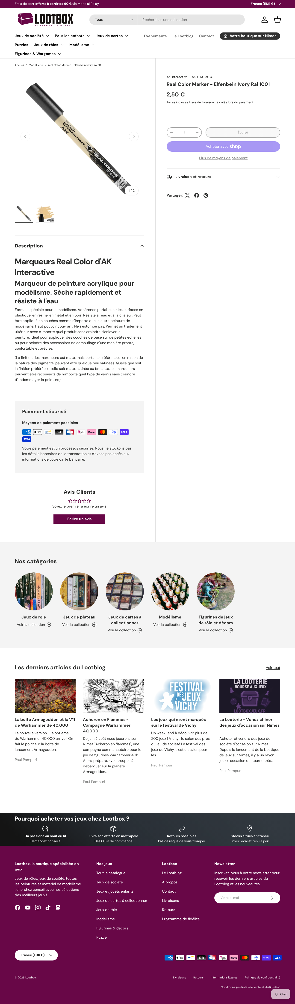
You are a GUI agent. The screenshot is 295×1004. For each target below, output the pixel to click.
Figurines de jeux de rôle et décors (215, 620)
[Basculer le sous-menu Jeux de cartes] (126, 35)
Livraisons (170, 900)
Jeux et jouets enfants (114, 891)
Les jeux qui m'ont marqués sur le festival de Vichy (178, 722)
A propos (169, 882)
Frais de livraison (201, 102)
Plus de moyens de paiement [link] (223, 158)
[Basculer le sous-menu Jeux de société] (47, 35)
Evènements (155, 36)
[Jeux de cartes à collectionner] (125, 591)
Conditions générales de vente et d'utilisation (250, 987)
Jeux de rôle (33, 617)
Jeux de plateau (79, 617)
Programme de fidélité (181, 919)
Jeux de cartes (109, 35)
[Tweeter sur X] (187, 195)
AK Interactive (177, 77)
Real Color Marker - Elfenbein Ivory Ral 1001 (75, 65)
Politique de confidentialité (262, 977)
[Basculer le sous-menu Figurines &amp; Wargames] (59, 54)
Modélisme (79, 44)
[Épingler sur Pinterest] (205, 195)
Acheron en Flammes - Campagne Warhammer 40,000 (106, 725)
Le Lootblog (183, 36)
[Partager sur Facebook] (196, 195)
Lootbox (30, 977)
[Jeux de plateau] (79, 591)
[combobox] (167, 20)
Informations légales (224, 977)
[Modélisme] (170, 591)
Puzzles (21, 44)
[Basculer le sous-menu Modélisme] (93, 44)
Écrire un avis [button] (79, 519)
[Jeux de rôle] (34, 591)
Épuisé (243, 132)
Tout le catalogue (110, 873)
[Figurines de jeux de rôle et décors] (216, 591)
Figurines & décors (112, 928)
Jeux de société (29, 35)
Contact (206, 36)
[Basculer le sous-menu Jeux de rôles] (62, 44)
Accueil (19, 65)
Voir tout (273, 667)
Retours (168, 909)
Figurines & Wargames (35, 53)
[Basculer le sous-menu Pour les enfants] (88, 35)
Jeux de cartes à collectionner (124, 620)
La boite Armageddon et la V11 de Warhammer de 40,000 (45, 722)
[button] (277, 20)
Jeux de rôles (46, 44)
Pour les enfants (70, 35)
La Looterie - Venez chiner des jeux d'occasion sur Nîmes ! (249, 725)
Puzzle (101, 937)
